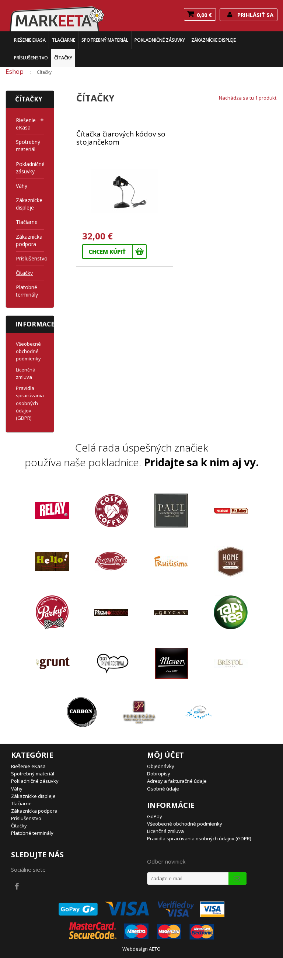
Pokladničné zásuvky (159, 40)
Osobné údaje (163, 788)
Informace (35, 324)
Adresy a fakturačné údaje (177, 781)
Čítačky (63, 58)
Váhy (21, 185)
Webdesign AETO (141, 948)
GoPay (154, 816)
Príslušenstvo (31, 58)
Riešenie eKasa (30, 40)
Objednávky (160, 766)
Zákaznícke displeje (213, 40)
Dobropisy (158, 773)
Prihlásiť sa (254, 14)
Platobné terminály (27, 291)
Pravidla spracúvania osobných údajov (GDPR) (30, 403)
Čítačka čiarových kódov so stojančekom (120, 138)
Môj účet (165, 755)
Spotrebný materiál (104, 40)
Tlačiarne (63, 40)
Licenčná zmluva (165, 831)
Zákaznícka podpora (27, 240)
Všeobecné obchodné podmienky (28, 351)
